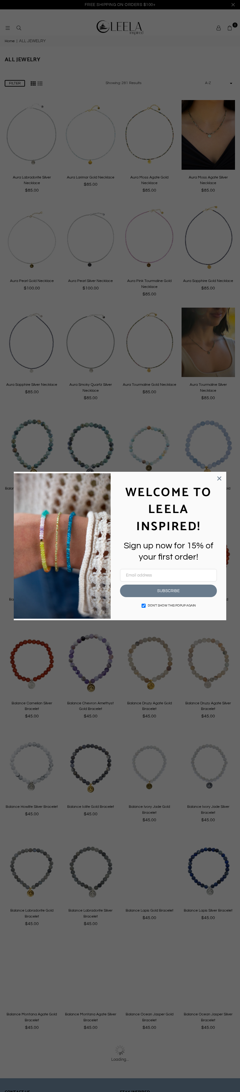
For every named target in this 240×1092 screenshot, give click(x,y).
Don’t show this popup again (172, 605)
